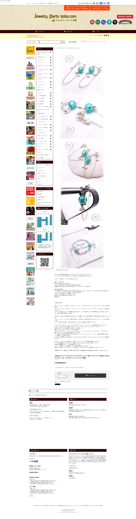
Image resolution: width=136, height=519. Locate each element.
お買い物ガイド (41, 191)
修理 (39, 178)
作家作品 (84, 41)
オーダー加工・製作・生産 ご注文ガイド (44, 203)
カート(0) (97, 31)
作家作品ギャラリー (62, 48)
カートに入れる (91, 375)
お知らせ (39, 184)
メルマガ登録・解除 (98, 35)
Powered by (61, 512)
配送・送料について (47, 505)
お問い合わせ (69, 31)
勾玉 (80, 41)
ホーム (56, 48)
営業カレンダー (41, 199)
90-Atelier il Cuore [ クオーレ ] (74, 48)
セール (39, 181)
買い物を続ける (81, 367)
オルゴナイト (104, 41)
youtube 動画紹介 (41, 197)
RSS (98, 505)
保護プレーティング (42, 173)
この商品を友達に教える (59, 367)
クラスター (89, 41)
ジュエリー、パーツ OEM (43, 164)
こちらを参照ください (47, 417)
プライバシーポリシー (75, 505)
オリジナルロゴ (41, 170)
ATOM (101, 505)
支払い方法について (38, 505)
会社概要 (39, 194)
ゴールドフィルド (96, 41)
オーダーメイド (41, 167)
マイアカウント (41, 31)
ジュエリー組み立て (42, 176)
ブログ (91, 35)
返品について (57, 381)
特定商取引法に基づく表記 (66, 381)
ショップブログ (93, 505)
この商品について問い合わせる (71, 367)
